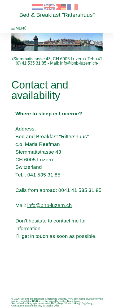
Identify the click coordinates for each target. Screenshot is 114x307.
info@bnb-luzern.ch (78, 63)
